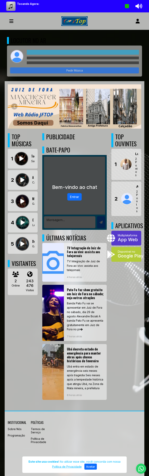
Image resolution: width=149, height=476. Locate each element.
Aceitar (90, 466)
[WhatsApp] (141, 469)
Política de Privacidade (38, 440)
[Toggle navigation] (11, 21)
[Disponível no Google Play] (126, 254)
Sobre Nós (15, 429)
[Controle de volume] (138, 6)
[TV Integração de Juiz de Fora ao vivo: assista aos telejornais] (74, 262)
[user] (137, 21)
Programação (16, 435)
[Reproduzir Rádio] (127, 6)
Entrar (74, 197)
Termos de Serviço (38, 430)
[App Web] (126, 238)
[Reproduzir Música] (21, 158)
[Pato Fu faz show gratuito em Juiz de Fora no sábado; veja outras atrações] (74, 313)
